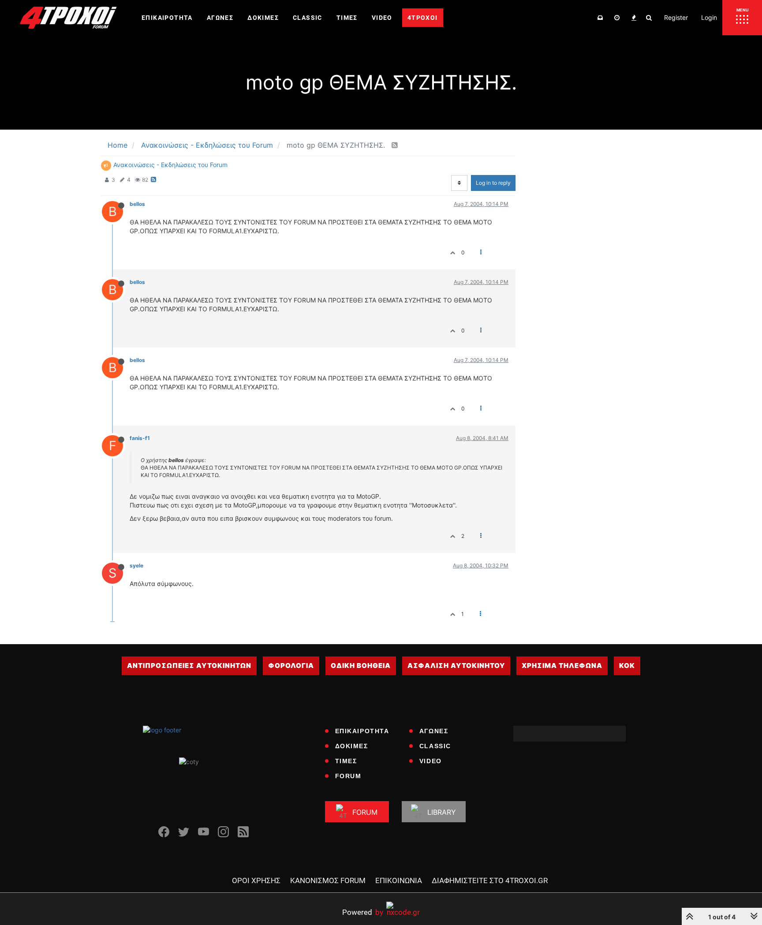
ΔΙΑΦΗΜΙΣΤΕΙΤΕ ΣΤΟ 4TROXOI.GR (490, 880)
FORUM (348, 776)
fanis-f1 (140, 438)
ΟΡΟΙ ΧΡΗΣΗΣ (256, 880)
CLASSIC (435, 746)
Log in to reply (493, 182)
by (362, 912)
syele (136, 565)
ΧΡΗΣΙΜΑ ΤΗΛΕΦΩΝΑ (562, 665)
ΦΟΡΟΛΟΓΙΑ (291, 665)
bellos (137, 204)
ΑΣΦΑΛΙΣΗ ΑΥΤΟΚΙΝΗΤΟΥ (456, 665)
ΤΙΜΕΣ (346, 761)
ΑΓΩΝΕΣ (433, 731)
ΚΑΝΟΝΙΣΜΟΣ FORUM (328, 880)
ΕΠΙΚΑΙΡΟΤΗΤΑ (362, 731)
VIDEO (430, 761)
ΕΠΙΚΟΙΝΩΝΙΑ (398, 880)
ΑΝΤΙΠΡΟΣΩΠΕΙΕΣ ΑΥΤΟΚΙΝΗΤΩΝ (189, 665)
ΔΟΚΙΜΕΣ (351, 746)
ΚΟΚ (627, 665)
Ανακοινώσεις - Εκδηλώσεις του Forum (170, 164)
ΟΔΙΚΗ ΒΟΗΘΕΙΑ (361, 665)
